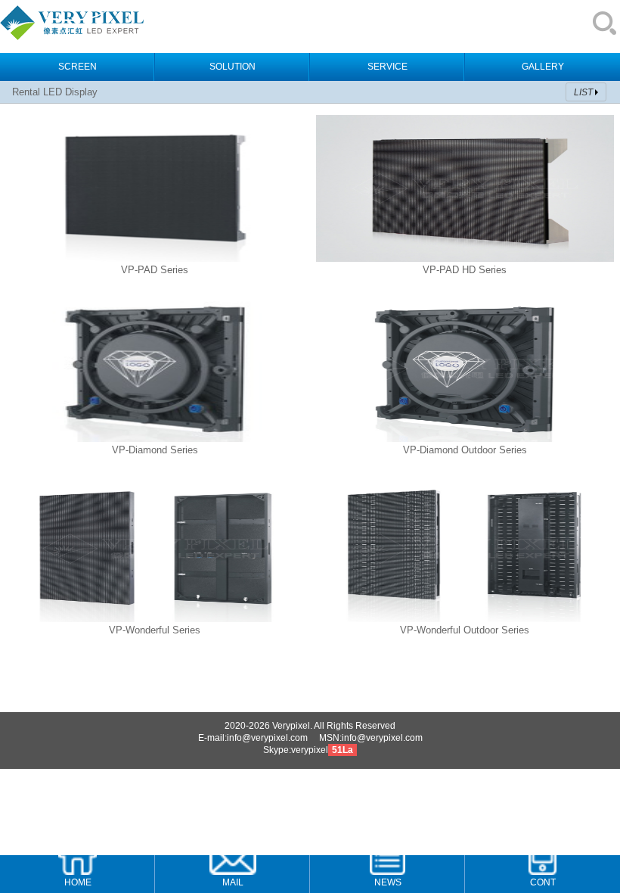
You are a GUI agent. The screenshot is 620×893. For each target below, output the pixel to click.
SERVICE (387, 66)
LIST (583, 92)
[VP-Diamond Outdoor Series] (465, 438)
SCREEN (77, 66)
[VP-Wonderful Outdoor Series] (465, 618)
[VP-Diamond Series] (155, 438)
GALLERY (543, 66)
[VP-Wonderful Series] (155, 618)
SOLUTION (232, 66)
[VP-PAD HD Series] (465, 258)
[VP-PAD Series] (155, 258)
